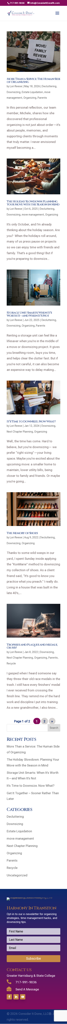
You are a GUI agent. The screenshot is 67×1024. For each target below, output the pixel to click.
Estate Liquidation (32, 92)
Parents (42, 97)
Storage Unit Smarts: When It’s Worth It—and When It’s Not (29, 314)
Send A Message (27, 989)
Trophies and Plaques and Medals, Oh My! (32, 646)
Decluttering (49, 86)
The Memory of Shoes (22, 533)
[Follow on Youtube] (22, 996)
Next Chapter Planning (20, 431)
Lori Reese (16, 86)
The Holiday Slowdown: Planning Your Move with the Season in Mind (33, 203)
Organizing (29, 97)
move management (33, 214)
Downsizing (13, 92)
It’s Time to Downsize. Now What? (31, 421)
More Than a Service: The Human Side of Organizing (33, 80)
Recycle (11, 663)
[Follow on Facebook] (9, 996)
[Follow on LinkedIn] (16, 996)
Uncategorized (17, 875)
